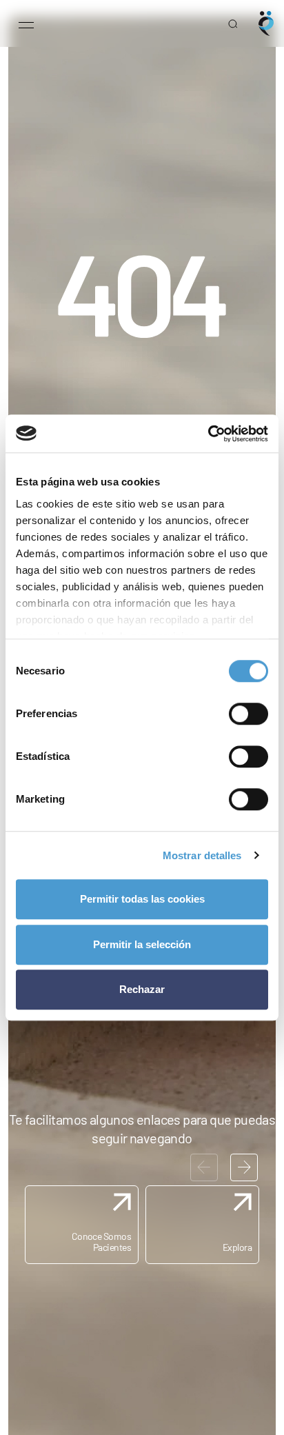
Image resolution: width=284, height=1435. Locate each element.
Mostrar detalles (202, 855)
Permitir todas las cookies (142, 899)
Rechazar (142, 989)
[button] (244, 1167)
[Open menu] (26, 23)
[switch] (248, 714)
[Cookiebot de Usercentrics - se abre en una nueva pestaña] (208, 434)
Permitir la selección (142, 944)
